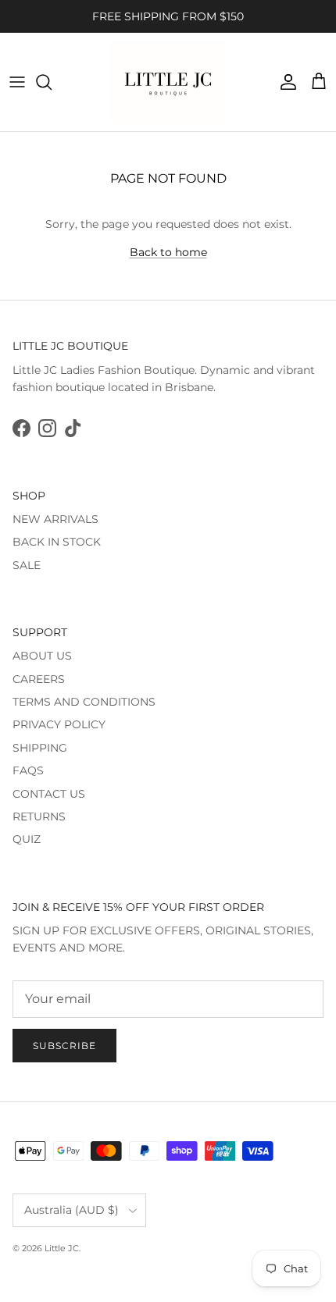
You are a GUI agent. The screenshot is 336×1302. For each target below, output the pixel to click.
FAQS (28, 770)
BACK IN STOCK (57, 542)
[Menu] (17, 82)
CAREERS (39, 679)
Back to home (168, 252)
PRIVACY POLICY (59, 724)
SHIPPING (40, 748)
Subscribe (64, 1045)
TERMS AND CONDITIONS (84, 702)
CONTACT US (49, 794)
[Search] (51, 82)
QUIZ (27, 839)
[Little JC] (168, 82)
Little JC (62, 1248)
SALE (27, 565)
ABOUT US (42, 656)
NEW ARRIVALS (55, 519)
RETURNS (39, 816)
